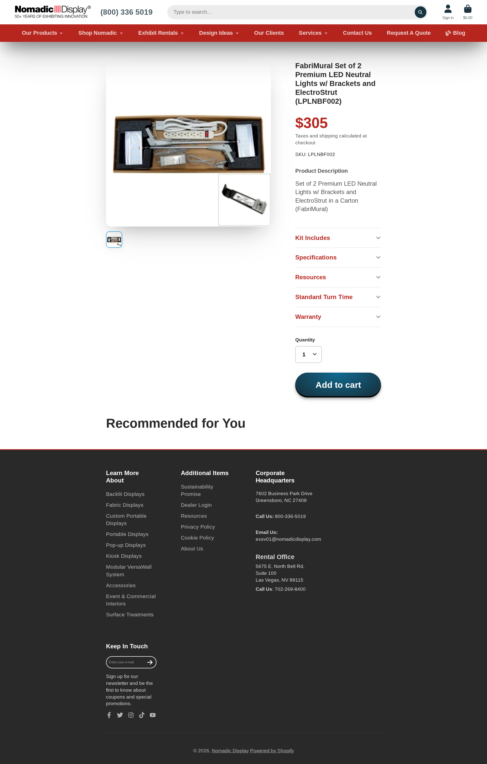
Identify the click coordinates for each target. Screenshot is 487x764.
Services (310, 33)
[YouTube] (153, 715)
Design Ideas (216, 33)
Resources (194, 516)
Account (448, 12)
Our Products (39, 33)
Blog (459, 33)
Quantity (305, 339)
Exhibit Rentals (158, 33)
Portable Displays (127, 534)
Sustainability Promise (197, 490)
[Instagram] (131, 715)
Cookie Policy (197, 538)
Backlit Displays (125, 494)
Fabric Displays (125, 505)
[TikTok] (142, 715)
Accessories (121, 585)
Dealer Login (196, 505)
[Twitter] (120, 715)
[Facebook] (109, 715)
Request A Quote (409, 33)
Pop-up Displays (126, 545)
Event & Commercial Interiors (131, 600)
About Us (192, 548)
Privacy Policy (198, 527)
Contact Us (357, 33)
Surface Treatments (130, 614)
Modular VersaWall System (129, 570)
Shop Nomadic (97, 33)
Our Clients (269, 33)
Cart (467, 12)
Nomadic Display (230, 750)
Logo (53, 12)
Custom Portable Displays (126, 519)
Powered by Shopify (272, 750)
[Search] (420, 12)
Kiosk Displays (124, 556)
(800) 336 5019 (126, 12)
